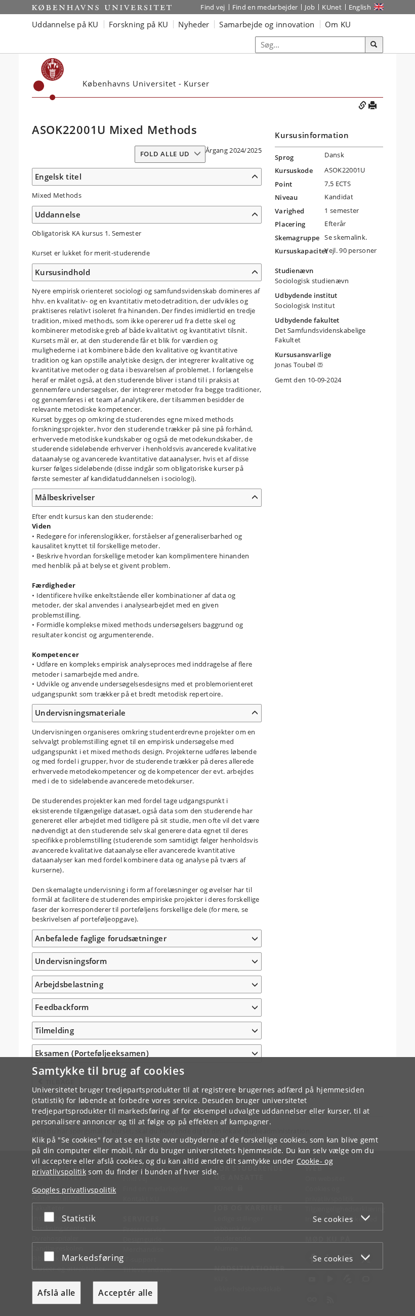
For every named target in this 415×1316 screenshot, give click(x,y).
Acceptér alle (125, 1292)
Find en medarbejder (265, 7)
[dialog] (207, 1186)
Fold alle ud (165, 153)
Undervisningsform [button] (71, 961)
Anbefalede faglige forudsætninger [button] (101, 938)
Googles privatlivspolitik (74, 1190)
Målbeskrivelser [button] (65, 497)
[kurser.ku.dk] (48, 79)
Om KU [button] (338, 24)
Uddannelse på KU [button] (65, 24)
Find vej (212, 7)
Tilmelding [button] (54, 1030)
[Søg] (374, 45)
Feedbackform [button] (62, 1007)
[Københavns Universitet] (102, 7)
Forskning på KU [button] (139, 24)
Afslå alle (56, 1292)
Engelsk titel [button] (58, 176)
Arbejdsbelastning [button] (69, 984)
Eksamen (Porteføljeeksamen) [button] (92, 1053)
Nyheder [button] (193, 24)
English (360, 7)
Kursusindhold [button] (62, 272)
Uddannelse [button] (57, 214)
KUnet (332, 7)
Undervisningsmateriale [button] (80, 713)
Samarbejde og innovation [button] (266, 24)
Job (310, 7)
